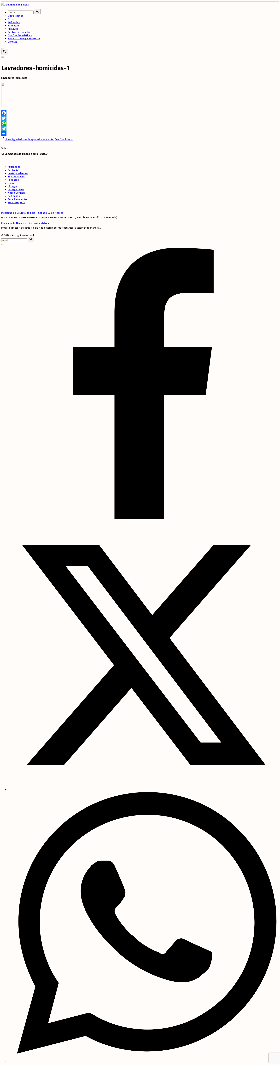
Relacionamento (17, 199)
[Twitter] (140, 118)
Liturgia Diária (16, 189)
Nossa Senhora (16, 192)
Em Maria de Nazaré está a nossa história (25, 223)
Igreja (11, 183)
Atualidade (14, 166)
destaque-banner (18, 173)
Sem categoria (16, 202)
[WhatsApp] (140, 123)
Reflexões (14, 195)
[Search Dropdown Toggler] (4, 51)
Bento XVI (13, 170)
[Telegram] (140, 128)
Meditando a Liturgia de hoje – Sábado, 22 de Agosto (32, 212)
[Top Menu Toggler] (2, 57)
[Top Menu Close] (2, 48)
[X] (143, 789)
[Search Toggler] (2, 244)
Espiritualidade (16, 176)
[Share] (140, 133)
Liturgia (12, 186)
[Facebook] (140, 113)
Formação (13, 179)
